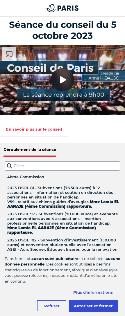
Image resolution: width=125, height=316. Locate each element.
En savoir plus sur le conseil (34, 129)
